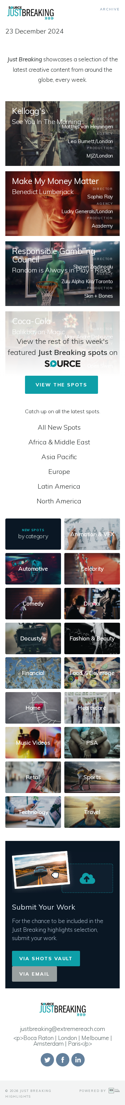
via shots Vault (46, 959)
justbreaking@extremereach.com (62, 1029)
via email (34, 974)
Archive (110, 9)
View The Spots (61, 385)
